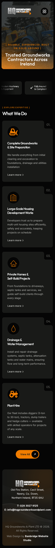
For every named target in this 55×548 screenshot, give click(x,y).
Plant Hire (13, 405)
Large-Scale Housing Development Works (20, 211)
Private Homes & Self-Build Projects (18, 276)
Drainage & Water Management (20, 342)
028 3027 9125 (29, 505)
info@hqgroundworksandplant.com (29, 509)
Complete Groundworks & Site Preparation (22, 145)
